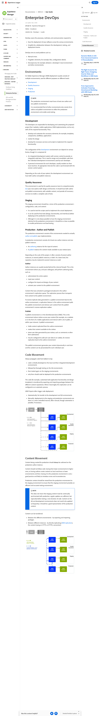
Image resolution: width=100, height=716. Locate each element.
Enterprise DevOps (11, 93)
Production (31, 92)
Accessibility (8, 105)
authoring (33, 246)
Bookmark (87, 12)
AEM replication (67, 523)
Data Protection (9, 109)
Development (32, 82)
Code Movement (87, 41)
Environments (86, 20)
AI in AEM (6, 53)
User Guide (49, 12)
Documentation (30, 12)
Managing (6, 69)
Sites (5, 41)
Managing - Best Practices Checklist (10, 78)
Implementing (7, 65)
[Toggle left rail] (18, 8)
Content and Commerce (7, 57)
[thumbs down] (56, 713)
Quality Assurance (33, 85)
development (45, 150)
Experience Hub (8, 37)
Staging (30, 88)
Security (6, 33)
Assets (5, 45)
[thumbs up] (51, 713)
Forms (5, 49)
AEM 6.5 (40, 12)
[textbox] (9, 19)
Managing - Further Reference (10, 82)
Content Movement (88, 45)
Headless (6, 62)
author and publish (31, 236)
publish (31, 250)
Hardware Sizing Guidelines (10, 88)
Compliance (33, 29)
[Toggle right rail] (82, 8)
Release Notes (7, 29)
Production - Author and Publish (89, 37)
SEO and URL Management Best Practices (11, 99)
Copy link (95, 12)
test (26, 189)
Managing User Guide (11, 73)
